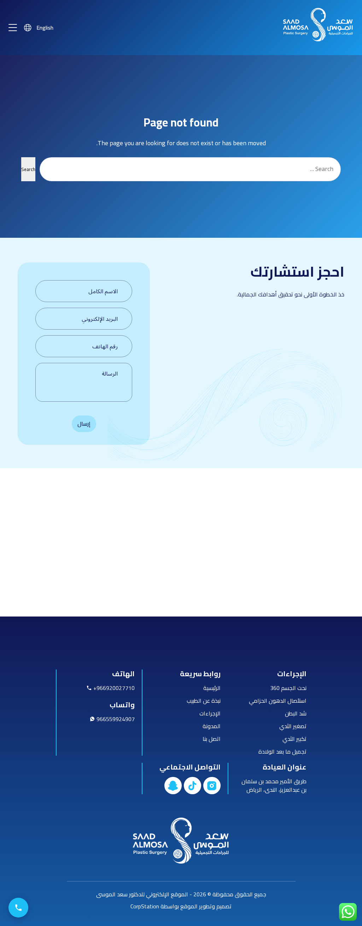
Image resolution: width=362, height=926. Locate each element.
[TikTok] (192, 785)
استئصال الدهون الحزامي (277, 700)
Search (28, 169)
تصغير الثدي (292, 726)
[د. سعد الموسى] (318, 43)
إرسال (83, 423)
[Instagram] (212, 785)
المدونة (212, 726)
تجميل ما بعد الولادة (282, 751)
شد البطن (295, 713)
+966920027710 (113, 688)
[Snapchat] (173, 785)
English (44, 28)
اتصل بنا (212, 739)
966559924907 (115, 719)
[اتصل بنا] (18, 908)
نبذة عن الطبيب (204, 700)
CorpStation (144, 906)
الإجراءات (210, 713)
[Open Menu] (12, 27)
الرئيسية (212, 688)
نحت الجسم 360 (288, 688)
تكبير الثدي (294, 739)
